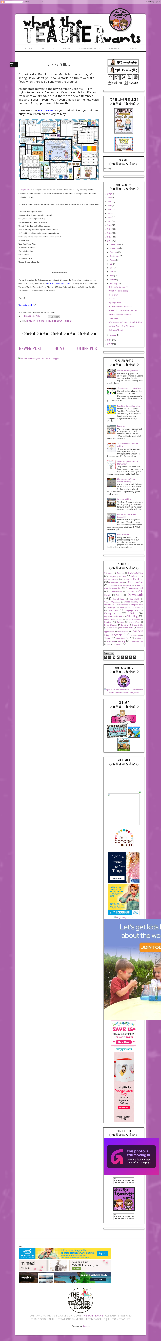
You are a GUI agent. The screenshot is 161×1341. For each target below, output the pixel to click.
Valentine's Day (122, 638)
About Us (47, 48)
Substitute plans (126, 627)
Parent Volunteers (133, 619)
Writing (121, 641)
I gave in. (121, 426)
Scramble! (113, 318)
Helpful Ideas (137, 604)
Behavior (135, 576)
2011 (109, 340)
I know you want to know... (120, 314)
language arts (89, 48)
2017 (109, 221)
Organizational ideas (113, 616)
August (113, 260)
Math (132, 613)
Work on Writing (124, 499)
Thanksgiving (135, 635)
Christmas (138, 579)
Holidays (111, 607)
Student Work (111, 628)
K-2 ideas (113, 610)
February (114, 283)
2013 (109, 237)
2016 (109, 225)
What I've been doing (118, 291)
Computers (130, 591)
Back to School (135, 572)
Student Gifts (137, 625)
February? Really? (117, 330)
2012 (109, 241)
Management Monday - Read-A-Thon (125, 322)
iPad (108, 644)
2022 (110, 201)
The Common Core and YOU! (129, 388)
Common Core (135, 582)
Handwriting (123, 605)
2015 (109, 229)
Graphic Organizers (112, 602)
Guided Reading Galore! (127, 370)
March (112, 279)
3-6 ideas (108, 573)
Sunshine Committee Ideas (128, 406)
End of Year (118, 599)
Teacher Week (122, 631)
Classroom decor (116, 582)
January (113, 335)
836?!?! (112, 299)
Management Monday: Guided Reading (127, 480)
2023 (109, 198)
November (114, 248)
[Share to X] (54, 317)
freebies (115, 48)
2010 (109, 344)
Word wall (111, 641)
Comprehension (115, 591)
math (66, 48)
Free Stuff (134, 599)
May (112, 271)
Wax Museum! (123, 534)
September (115, 256)
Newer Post (30, 348)
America (120, 573)
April (112, 276)
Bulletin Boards (111, 579)
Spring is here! (115, 302)
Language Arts (131, 610)
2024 (110, 194)
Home (28, 48)
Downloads (135, 595)
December (114, 244)
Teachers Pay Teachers (60, 321)
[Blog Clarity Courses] (123, 917)
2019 (109, 213)
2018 (109, 217)
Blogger (86, 1326)
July (111, 264)
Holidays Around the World (131, 607)
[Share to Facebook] (56, 317)
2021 (109, 205)
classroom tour (137, 641)
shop (133, 48)
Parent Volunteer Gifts (113, 619)
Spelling (124, 625)
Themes (107, 638)
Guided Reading (131, 602)
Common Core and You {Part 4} (123, 310)
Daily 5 (119, 595)
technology (118, 644)
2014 (109, 233)
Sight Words (134, 622)
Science (120, 622)
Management (111, 613)
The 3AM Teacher (93, 1315)
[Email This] (49, 317)
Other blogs (132, 616)
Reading (107, 622)
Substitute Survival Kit (118, 287)
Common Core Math (36, 321)
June (112, 268)
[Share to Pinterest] (59, 317)
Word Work (138, 638)
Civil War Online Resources (120, 306)
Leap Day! (113, 295)
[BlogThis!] (52, 317)
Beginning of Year (118, 576)
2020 (110, 209)
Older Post (88, 348)
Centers (126, 579)
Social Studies (110, 625)
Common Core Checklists (120, 585)
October (113, 252)
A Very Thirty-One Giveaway (121, 326)
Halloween (109, 604)
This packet (24, 189)
